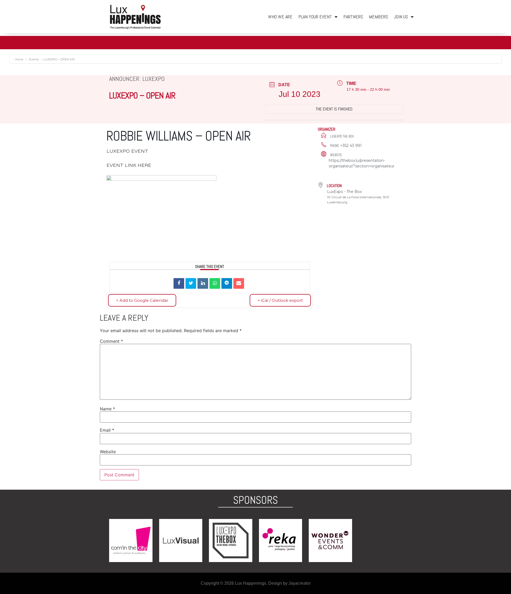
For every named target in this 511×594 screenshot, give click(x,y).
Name (107, 409)
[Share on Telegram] (226, 283)
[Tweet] (191, 283)
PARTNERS (353, 17)
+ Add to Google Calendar (142, 300)
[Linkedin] (202, 283)
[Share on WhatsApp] (214, 283)
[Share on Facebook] (179, 283)
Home (19, 59)
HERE (145, 165)
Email (107, 430)
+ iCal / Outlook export (280, 300)
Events (34, 59)
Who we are (280, 17)
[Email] (238, 283)
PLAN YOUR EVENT (315, 17)
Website (108, 451)
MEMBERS (378, 17)
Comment (111, 341)
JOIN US (401, 17)
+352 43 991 (351, 145)
